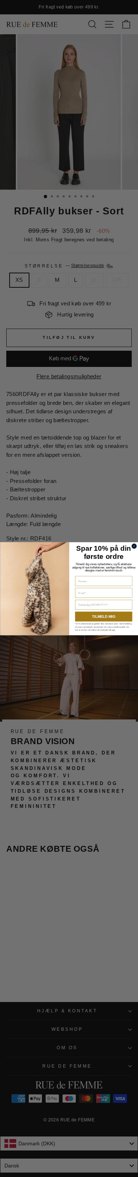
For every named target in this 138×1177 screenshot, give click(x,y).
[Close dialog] (133, 545)
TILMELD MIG (103, 616)
